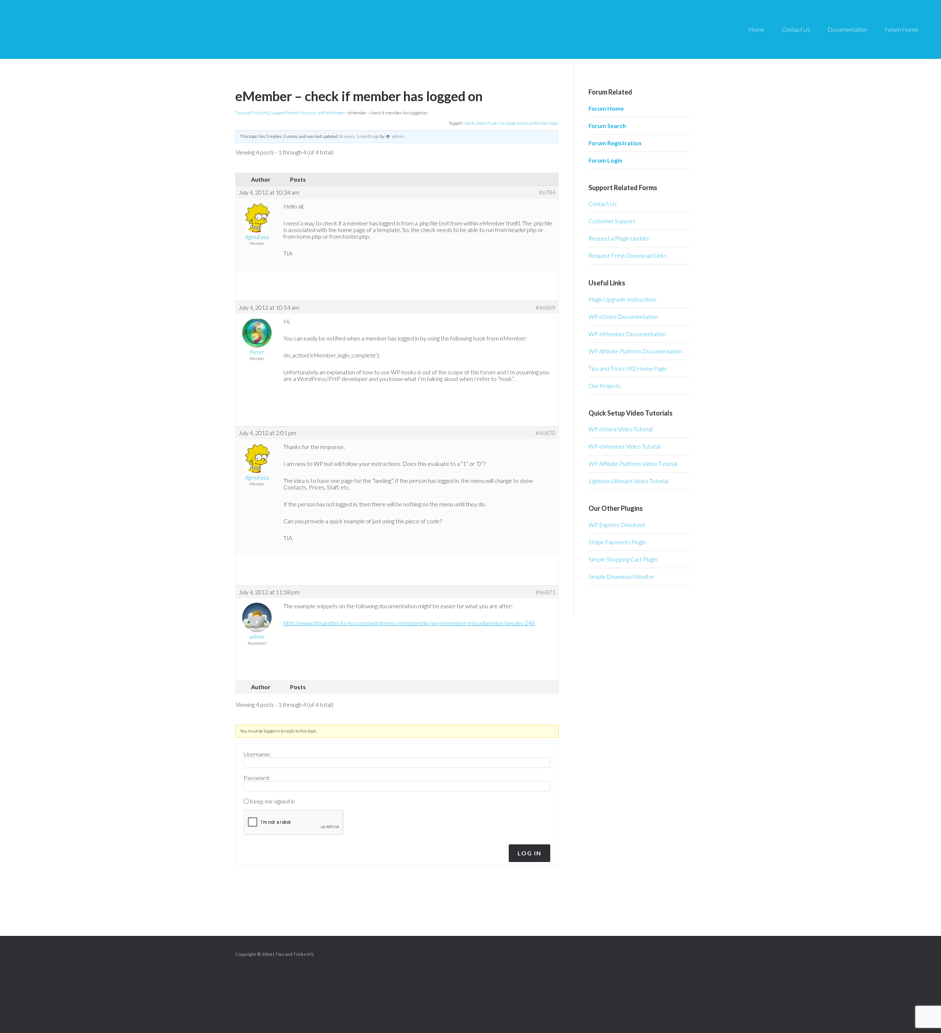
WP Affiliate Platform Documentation (635, 351)
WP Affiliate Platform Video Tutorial (632, 463)
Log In (529, 852)
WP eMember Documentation (627, 333)
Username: (257, 754)
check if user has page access (502, 123)
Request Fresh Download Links (627, 255)
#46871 (545, 592)
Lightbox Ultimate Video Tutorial (628, 480)
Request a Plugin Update (619, 238)
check (469, 123)
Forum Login (605, 160)
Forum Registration (614, 142)
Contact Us (602, 203)
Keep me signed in (272, 801)
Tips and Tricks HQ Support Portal (266, 112)
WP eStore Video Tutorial (620, 428)
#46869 (545, 307)
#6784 (547, 192)
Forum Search (607, 125)
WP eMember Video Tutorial (624, 446)
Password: (257, 777)
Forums (308, 112)
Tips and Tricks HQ (294, 954)
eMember (539, 123)
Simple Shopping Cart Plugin (622, 559)
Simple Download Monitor (621, 576)
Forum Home (606, 108)
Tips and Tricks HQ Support (81, 29)
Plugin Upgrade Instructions (622, 299)
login (554, 123)
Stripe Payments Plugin (617, 541)
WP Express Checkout (616, 524)
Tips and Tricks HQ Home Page (627, 368)
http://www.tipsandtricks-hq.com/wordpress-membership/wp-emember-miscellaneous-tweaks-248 (409, 622)
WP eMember (332, 112)
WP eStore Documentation (623, 316)
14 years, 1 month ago (358, 136)
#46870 (545, 433)
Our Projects (604, 385)
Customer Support (612, 220)
